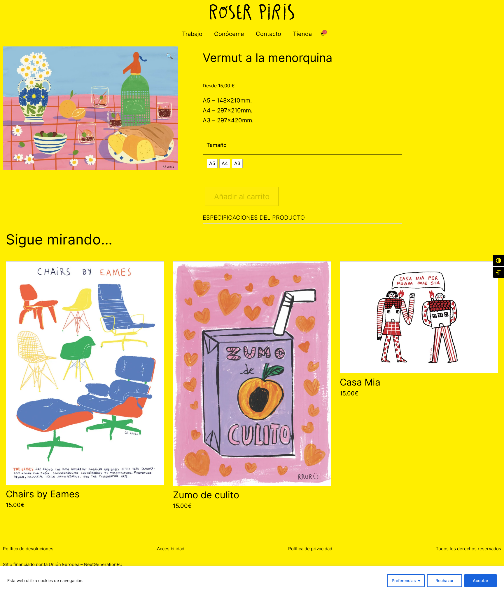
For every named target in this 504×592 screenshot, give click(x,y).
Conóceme (229, 33)
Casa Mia (360, 382)
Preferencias (404, 580)
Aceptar (480, 580)
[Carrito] (323, 34)
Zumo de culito (206, 495)
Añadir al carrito (242, 196)
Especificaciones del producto (254, 217)
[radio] (212, 163)
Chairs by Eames (43, 494)
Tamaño (216, 145)
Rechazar (444, 580)
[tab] (302, 218)
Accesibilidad (170, 548)
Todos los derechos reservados (468, 548)
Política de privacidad (310, 548)
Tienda (302, 33)
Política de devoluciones (28, 548)
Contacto (268, 33)
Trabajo (192, 33)
